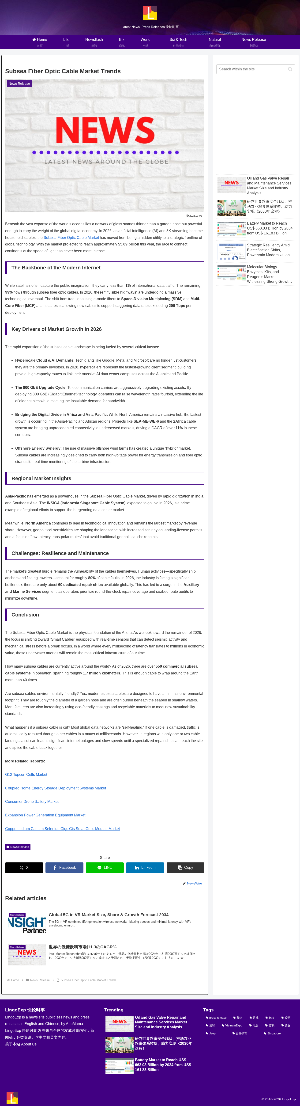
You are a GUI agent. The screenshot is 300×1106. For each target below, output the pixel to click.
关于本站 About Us (21, 1044)
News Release (19, 847)
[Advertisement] (255, 128)
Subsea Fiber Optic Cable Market (71, 238)
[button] (186, 867)
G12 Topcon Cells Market (26, 775)
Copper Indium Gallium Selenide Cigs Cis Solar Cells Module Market (62, 829)
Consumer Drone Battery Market (32, 802)
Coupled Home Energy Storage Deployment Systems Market (55, 788)
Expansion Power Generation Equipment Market (45, 815)
